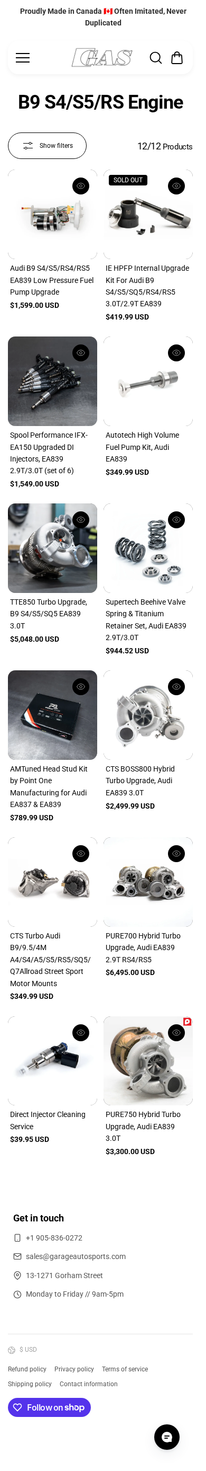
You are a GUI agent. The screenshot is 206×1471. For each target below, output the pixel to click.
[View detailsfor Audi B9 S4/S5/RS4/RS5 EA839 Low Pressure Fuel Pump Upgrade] (52, 214)
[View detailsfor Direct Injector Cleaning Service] (52, 1061)
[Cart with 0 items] (177, 57)
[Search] (155, 57)
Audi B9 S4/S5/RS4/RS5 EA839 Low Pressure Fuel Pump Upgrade (51, 280)
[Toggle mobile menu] (40, 58)
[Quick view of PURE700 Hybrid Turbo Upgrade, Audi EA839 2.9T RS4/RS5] (176, 853)
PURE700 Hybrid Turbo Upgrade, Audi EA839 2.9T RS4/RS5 (143, 948)
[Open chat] (167, 1437)
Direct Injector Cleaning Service (48, 1120)
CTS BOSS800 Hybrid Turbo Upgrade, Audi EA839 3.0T (140, 781)
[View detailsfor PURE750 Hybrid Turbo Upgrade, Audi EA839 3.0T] (148, 1061)
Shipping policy (30, 1384)
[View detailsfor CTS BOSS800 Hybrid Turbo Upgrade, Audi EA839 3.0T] (148, 715)
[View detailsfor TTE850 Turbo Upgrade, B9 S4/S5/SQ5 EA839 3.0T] (52, 548)
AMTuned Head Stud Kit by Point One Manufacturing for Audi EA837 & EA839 (49, 787)
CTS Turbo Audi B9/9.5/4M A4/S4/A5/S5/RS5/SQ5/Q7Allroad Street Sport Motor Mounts (50, 960)
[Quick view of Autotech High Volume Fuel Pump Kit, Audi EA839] (176, 352)
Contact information (89, 1384)
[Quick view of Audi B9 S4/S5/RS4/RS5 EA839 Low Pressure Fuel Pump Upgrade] (80, 186)
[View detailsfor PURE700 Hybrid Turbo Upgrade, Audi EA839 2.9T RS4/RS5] (148, 882)
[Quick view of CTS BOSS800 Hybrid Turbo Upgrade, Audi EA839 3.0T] (176, 686)
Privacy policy (74, 1369)
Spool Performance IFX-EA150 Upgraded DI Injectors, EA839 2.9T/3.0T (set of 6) (49, 453)
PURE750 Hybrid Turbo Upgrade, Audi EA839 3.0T (143, 1126)
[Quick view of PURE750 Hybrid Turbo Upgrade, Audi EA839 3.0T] (176, 1032)
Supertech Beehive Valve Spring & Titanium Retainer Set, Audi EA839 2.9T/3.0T (146, 620)
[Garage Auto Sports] (102, 57)
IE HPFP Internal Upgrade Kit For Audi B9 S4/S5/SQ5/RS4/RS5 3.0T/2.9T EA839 (147, 286)
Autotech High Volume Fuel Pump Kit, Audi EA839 (142, 447)
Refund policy (27, 1369)
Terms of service (125, 1369)
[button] (177, 57)
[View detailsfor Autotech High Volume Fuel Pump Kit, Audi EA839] (148, 381)
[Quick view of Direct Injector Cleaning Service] (80, 1032)
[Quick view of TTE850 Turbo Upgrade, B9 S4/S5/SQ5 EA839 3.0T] (80, 519)
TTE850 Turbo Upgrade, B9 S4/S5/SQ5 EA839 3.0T (48, 614)
